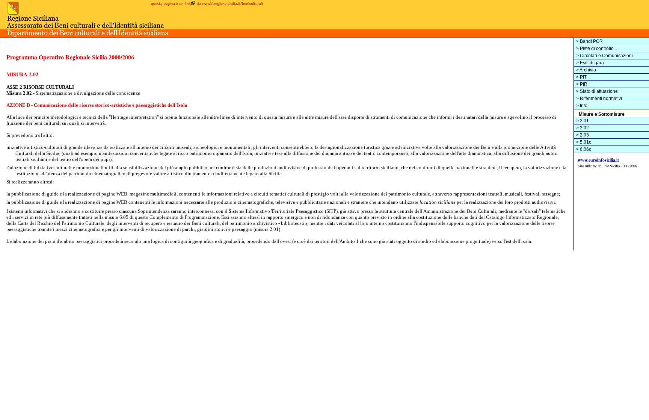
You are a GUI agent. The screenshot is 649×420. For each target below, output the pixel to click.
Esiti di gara (590, 62)
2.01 (582, 120)
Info (581, 105)
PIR (581, 84)
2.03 (582, 135)
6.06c (583, 149)
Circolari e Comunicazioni (604, 55)
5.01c (583, 142)
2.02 (582, 127)
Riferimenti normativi (599, 98)
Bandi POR (589, 41)
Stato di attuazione (597, 91)
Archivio (586, 70)
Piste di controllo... (596, 48)
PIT (581, 77)
